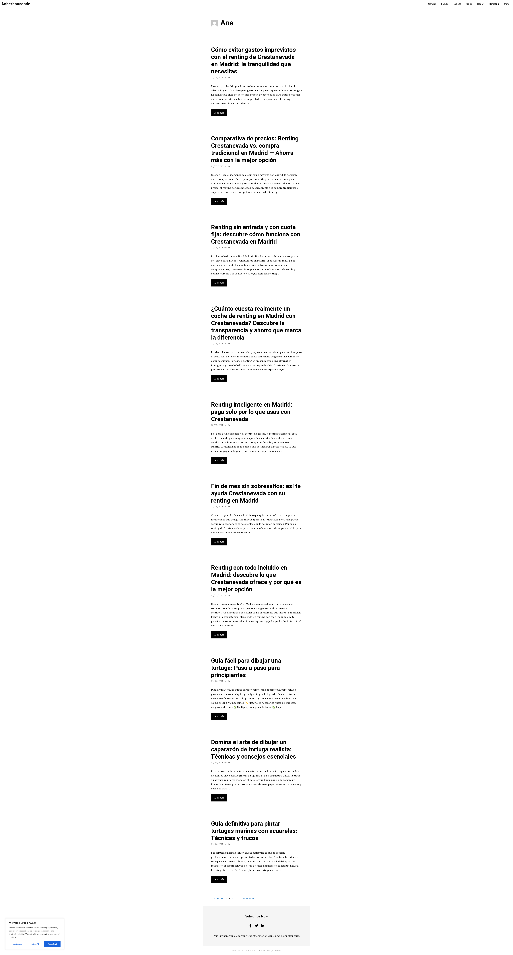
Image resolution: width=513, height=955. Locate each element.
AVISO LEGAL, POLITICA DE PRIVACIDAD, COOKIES (256, 950)
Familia (444, 4)
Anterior (217, 898)
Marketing (494, 4)
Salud (469, 4)
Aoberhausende (15, 4)
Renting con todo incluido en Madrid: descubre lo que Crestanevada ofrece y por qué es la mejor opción (256, 578)
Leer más (219, 112)
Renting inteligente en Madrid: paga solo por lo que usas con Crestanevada (251, 412)
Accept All (52, 944)
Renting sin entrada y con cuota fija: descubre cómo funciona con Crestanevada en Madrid (255, 234)
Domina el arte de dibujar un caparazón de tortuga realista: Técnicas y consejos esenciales (253, 749)
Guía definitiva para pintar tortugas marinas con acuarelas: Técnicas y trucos (254, 831)
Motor (507, 4)
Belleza (457, 4)
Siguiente (249, 898)
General (432, 4)
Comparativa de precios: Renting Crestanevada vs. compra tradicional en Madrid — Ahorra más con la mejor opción (255, 149)
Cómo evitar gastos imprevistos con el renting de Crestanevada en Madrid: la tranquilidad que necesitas (253, 60)
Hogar (480, 4)
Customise (17, 944)
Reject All (35, 944)
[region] (34, 934)
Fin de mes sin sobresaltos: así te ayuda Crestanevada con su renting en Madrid (256, 493)
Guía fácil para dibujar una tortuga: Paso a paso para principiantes (246, 668)
